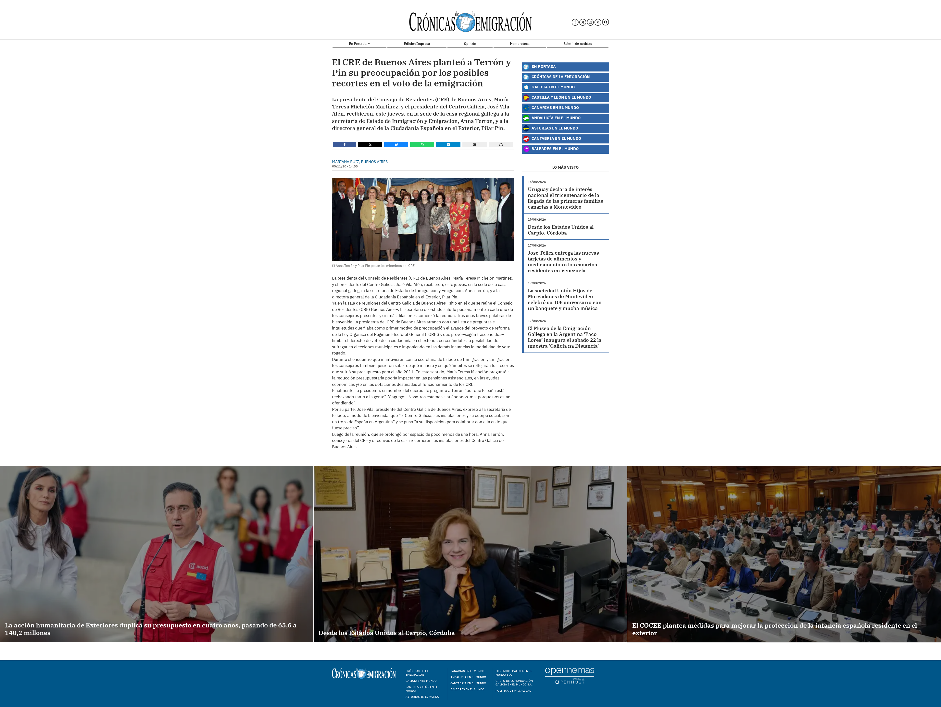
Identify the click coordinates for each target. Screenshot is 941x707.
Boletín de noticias (577, 43)
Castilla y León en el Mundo (561, 97)
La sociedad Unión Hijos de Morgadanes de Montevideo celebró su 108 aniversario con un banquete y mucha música (565, 299)
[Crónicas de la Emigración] (470, 22)
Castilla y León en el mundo (422, 688)
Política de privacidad (513, 690)
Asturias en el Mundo (554, 127)
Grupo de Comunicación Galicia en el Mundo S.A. (514, 682)
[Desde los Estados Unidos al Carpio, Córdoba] (470, 554)
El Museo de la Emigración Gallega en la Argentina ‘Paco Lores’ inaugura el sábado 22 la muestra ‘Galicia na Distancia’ (564, 337)
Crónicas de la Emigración (560, 76)
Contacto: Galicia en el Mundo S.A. (513, 672)
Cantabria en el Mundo (556, 138)
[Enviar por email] (474, 144)
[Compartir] (344, 144)
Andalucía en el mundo (468, 677)
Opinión (470, 43)
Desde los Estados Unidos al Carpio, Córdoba (561, 230)
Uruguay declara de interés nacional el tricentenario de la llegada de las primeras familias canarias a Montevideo (565, 198)
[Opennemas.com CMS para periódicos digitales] (569, 675)
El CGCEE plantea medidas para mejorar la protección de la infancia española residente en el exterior (774, 629)
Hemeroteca (520, 43)
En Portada (358, 43)
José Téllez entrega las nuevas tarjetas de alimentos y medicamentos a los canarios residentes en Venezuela (563, 261)
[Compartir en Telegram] (448, 144)
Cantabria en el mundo (468, 683)
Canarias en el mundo (467, 671)
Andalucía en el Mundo (556, 117)
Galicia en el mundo (421, 681)
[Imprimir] (501, 144)
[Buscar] (605, 22)
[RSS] (597, 22)
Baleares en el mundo (467, 689)
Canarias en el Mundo (555, 107)
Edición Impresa (417, 43)
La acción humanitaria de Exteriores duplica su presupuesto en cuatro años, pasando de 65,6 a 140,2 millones (151, 629)
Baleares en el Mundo (555, 148)
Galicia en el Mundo (553, 86)
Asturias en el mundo (422, 696)
